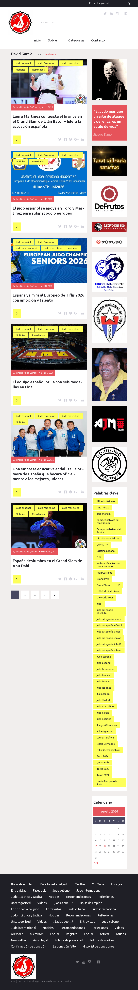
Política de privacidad (69, 940)
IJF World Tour (105, 597)
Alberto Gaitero (106, 501)
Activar (104, 934)
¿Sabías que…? (63, 903)
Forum (54, 934)
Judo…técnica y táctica (26, 896)
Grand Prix (103, 578)
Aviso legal (40, 940)
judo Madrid (103, 700)
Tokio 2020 (103, 768)
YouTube (98, 884)
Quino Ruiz (103, 762)
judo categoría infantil (109, 625)
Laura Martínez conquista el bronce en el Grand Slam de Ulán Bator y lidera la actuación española (47, 121)
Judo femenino (46, 63)
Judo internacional (26, 248)
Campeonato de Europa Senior (108, 521)
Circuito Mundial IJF (108, 538)
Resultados (38, 69)
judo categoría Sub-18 (109, 644)
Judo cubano (61, 890)
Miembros (36, 934)
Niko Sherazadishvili (108, 750)
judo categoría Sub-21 (109, 650)
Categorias (76, 41)
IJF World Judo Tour (108, 591)
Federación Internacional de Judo (108, 565)
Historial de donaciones (98, 946)
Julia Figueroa (104, 731)
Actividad (17, 934)
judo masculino (105, 706)
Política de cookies (101, 940)
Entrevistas (18, 890)
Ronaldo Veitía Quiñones (26, 107)
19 (105, 846)
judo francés (104, 681)
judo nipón (103, 712)
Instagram (117, 884)
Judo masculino (70, 63)
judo (99, 603)
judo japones (104, 687)
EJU (99, 557)
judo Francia (103, 675)
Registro (71, 934)
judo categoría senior (109, 638)
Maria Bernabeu (106, 743)
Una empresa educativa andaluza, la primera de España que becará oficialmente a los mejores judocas (48, 474)
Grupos (121, 934)
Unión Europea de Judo (107, 783)
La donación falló (64, 946)
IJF (118, 585)
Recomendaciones (78, 896)
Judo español (23, 63)
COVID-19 (102, 544)
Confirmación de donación (28, 946)
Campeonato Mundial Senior (109, 531)
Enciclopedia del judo (54, 884)
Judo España (104, 656)
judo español (104, 662)
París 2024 (102, 756)
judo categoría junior (108, 631)
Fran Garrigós (104, 572)
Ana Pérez (103, 507)
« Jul (95, 863)
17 (96, 846)
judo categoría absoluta (105, 611)
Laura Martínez (105, 737)
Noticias (20, 69)
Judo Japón (103, 693)
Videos (42, 903)
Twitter (80, 884)
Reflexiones (105, 896)
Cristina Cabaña (106, 550)
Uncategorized (21, 903)
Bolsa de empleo (22, 884)
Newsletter (18, 940)
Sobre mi (54, 41)
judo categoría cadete (109, 619)
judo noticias (104, 718)
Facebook (39, 890)
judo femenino (105, 669)
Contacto (98, 41)
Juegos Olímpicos (107, 725)
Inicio (37, 41)
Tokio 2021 (103, 775)
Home (38, 54)
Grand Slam (103, 585)
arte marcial (104, 513)
